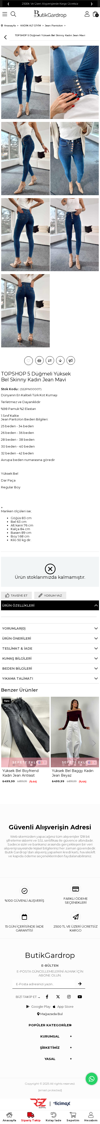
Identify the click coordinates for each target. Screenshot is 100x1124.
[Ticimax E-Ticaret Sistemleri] (61, 1104)
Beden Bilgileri (17, 668)
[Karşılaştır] (50, 360)
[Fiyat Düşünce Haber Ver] (60, 360)
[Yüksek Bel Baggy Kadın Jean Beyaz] (34, 732)
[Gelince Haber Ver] (71, 360)
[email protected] (50, 1090)
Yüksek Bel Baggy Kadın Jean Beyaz (32, 773)
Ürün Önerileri (16, 638)
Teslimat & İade (17, 648)
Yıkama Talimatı (17, 678)
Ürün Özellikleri (18, 605)
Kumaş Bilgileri (17, 658)
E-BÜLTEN (49, 965)
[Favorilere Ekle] (28, 360)
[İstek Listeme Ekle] (39, 360)
